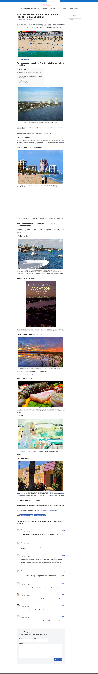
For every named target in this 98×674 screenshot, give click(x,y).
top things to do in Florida (40, 515)
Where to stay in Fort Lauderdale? (25, 75)
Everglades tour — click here (28, 374)
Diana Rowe (20, 19)
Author (20, 638)
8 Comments (31, 19)
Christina (23, 582)
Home (20, 8)
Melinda (22, 554)
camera (50, 493)
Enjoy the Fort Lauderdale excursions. (26, 80)
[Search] (80, 19)
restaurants (28, 409)
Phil (21, 529)
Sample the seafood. (23, 81)
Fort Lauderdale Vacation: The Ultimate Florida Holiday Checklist (29, 72)
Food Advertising (74, 13)
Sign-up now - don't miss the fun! (39, 1)
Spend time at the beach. (24, 78)
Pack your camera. (23, 83)
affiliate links (26, 59)
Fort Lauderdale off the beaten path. (50, 510)
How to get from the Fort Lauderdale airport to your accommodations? (31, 76)
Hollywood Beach (36, 329)
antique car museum (27, 451)
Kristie (22, 615)
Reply (63, 530)
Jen (21, 570)
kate (21, 542)
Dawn (22, 593)
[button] (29, 8)
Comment (21, 643)
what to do (33, 131)
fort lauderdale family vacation (26, 515)
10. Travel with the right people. (25, 85)
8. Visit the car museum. (24, 82)
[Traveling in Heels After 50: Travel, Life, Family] (49, 4)
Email (35, 638)
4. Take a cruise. (22, 77)
